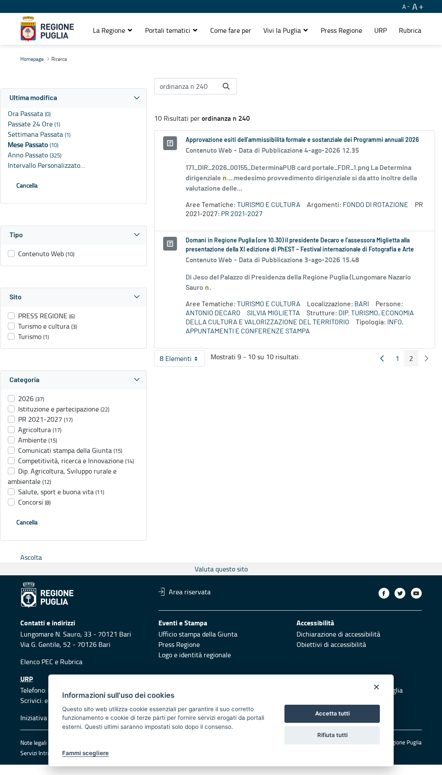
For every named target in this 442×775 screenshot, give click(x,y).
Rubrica (71, 661)
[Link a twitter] (400, 593)
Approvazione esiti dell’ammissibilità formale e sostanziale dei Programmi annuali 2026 (302, 140)
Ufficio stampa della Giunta (197, 634)
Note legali (33, 742)
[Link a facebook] (384, 593)
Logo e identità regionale (194, 654)
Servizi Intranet (39, 753)
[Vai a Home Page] (47, 28)
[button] (113, 30)
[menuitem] (230, 30)
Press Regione (179, 644)
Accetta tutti (332, 713)
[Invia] (226, 86)
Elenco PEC (36, 661)
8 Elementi (182, 360)
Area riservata (190, 592)
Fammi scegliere (85, 753)
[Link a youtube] (416, 593)
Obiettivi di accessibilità (331, 644)
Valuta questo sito (221, 569)
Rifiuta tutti (332, 734)
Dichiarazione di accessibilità (338, 634)
